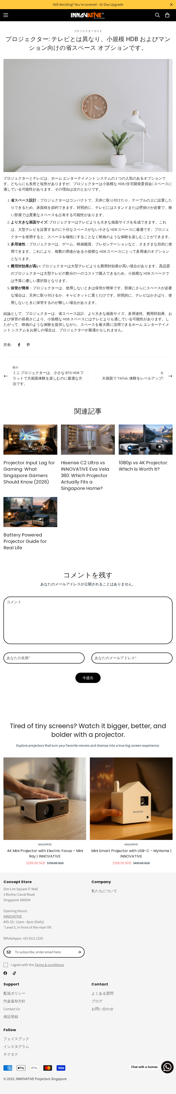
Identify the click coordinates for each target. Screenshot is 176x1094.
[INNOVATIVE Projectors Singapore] (88, 15)
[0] (167, 15)
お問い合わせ (102, 1008)
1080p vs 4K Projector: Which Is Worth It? (143, 465)
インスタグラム (16, 1046)
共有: (7, 344)
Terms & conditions (49, 964)
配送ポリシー (14, 993)
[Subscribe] (79, 952)
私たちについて (104, 891)
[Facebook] (19, 345)
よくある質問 (102, 993)
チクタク (10, 1054)
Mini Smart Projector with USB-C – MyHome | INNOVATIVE (131, 853)
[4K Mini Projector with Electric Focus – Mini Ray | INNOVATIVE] (44, 798)
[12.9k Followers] (5, 973)
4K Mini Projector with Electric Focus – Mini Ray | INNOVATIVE (45, 853)
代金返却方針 (14, 1001)
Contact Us (11, 1008)
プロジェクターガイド (88, 31)
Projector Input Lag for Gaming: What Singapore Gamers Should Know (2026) (29, 472)
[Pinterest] (28, 345)
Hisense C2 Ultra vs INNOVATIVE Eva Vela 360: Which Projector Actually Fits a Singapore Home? (85, 475)
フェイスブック (16, 1038)
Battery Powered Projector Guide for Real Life (25, 541)
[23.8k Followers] (14, 973)
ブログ (96, 1001)
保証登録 (10, 1016)
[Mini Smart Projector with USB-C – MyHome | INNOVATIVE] (131, 798)
